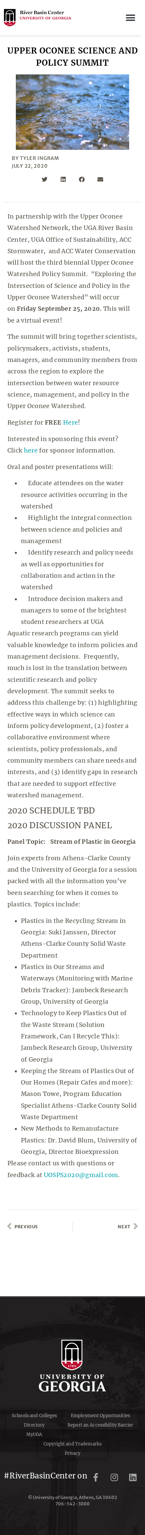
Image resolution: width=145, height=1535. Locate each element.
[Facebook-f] (95, 1477)
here (31, 450)
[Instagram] (114, 1477)
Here (70, 422)
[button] (130, 17)
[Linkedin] (132, 1477)
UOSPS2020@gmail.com (81, 1175)
